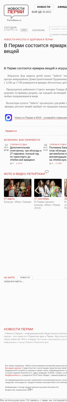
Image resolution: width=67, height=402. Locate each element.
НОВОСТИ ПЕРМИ (18, 329)
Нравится (11, 130)
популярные (38, 30)
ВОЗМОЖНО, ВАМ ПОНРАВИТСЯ (22, 140)
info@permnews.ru (13, 375)
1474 (20, 163)
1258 (59, 163)
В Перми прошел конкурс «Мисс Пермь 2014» (47, 203)
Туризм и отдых (18, 144)
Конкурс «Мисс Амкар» (17, 200)
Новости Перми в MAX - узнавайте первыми (41, 117)
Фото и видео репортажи (24, 174)
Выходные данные (13, 368)
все (24, 30)
